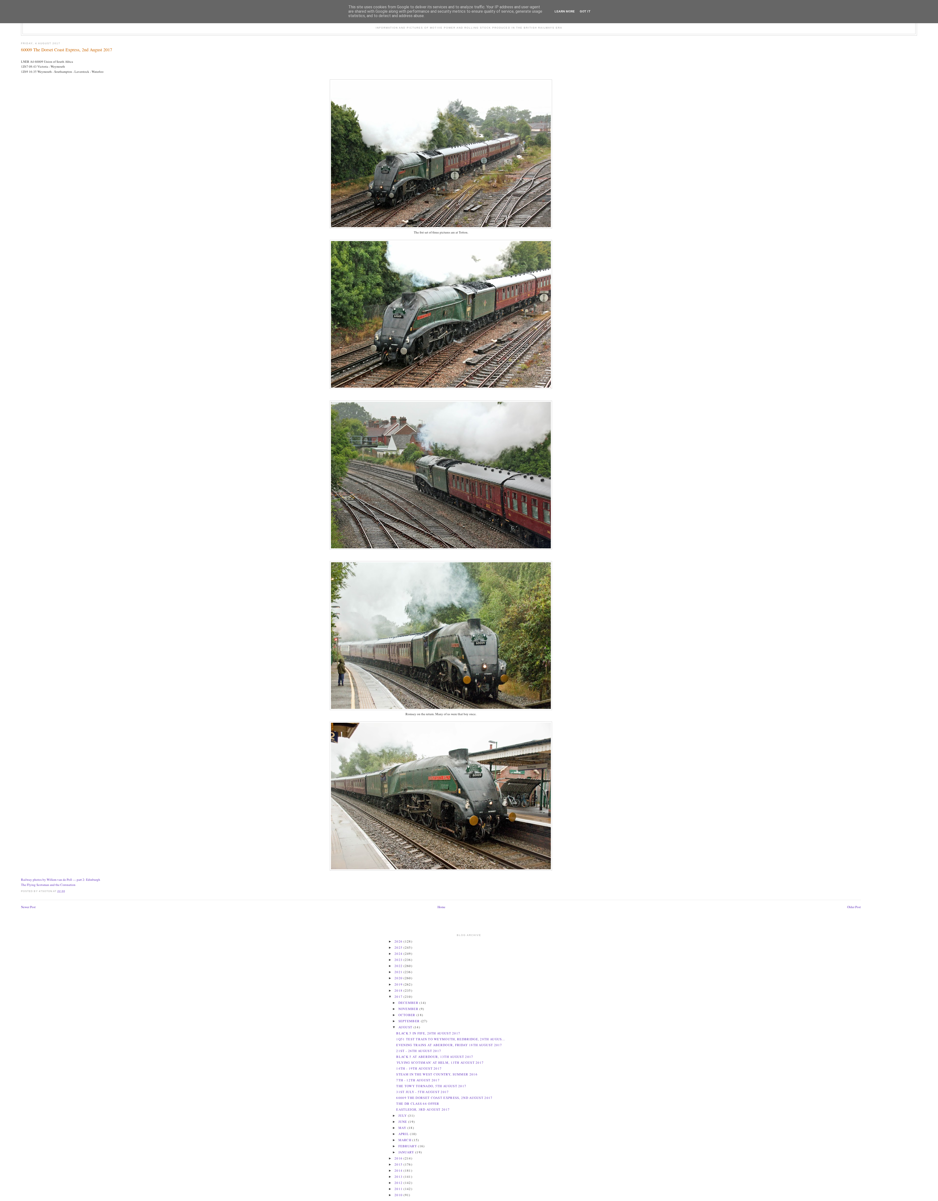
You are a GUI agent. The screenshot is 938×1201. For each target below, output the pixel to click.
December (409, 1002)
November (409, 1009)
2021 (399, 972)
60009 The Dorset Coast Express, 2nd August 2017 (66, 50)
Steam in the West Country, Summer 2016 (436, 1074)
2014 (399, 1170)
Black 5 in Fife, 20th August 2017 (428, 1033)
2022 (399, 966)
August (406, 1027)
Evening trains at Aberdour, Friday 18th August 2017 (449, 1045)
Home (441, 907)
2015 (399, 1164)
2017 (399, 996)
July (403, 1115)
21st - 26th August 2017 (418, 1051)
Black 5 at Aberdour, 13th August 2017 (434, 1056)
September (409, 1021)
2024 (399, 953)
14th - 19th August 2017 (419, 1068)
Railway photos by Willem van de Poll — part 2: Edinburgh (60, 879)
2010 (399, 1195)
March (405, 1140)
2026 (399, 941)
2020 (399, 978)
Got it (585, 11)
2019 (399, 984)
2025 (399, 947)
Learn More (564, 11)
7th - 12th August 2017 (418, 1080)
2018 (399, 990)
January (406, 1152)
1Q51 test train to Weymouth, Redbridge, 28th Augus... (450, 1039)
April (404, 1134)
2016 (399, 1158)
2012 (399, 1182)
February (408, 1146)
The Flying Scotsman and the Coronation (48, 884)
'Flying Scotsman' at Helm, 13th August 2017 (440, 1062)
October (407, 1015)
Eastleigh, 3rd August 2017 (423, 1109)
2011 (399, 1189)
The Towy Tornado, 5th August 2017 (431, 1086)
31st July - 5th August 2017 (422, 1092)
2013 (399, 1176)
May (402, 1128)
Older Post (854, 907)
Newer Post (28, 907)
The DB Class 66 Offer (417, 1103)
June (403, 1121)
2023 (399, 959)
